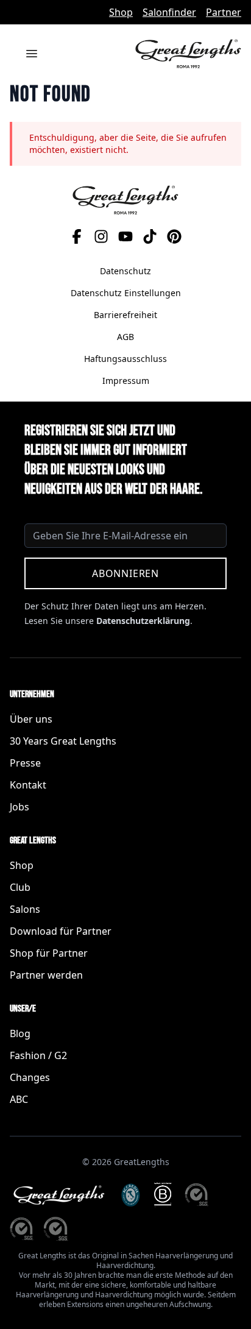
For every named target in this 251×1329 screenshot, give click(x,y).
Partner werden (46, 975)
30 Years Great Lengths (63, 741)
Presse (25, 763)
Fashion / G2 (38, 1055)
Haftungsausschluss (125, 358)
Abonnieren (125, 573)
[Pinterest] (174, 236)
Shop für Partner (49, 953)
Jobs (19, 806)
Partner (223, 12)
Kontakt (28, 785)
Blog (20, 1033)
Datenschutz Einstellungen (126, 293)
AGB (125, 336)
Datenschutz (125, 271)
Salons (25, 909)
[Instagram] (101, 236)
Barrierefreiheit (125, 315)
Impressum (125, 380)
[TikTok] (150, 236)
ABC (19, 1099)
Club (20, 887)
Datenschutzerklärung (143, 620)
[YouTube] (125, 236)
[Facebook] (76, 236)
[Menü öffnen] (31, 53)
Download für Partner (60, 931)
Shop (121, 12)
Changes (30, 1077)
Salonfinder (169, 12)
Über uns (31, 719)
